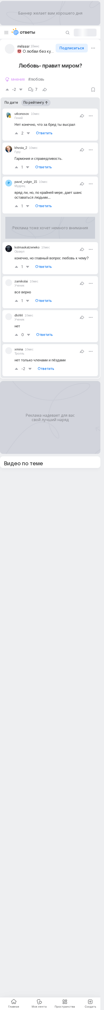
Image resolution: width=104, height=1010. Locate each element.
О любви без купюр (39, 51)
